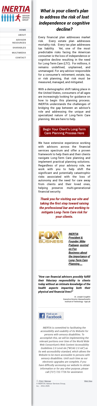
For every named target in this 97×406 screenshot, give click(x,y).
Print (41, 381)
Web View (88, 381)
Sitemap (47, 381)
